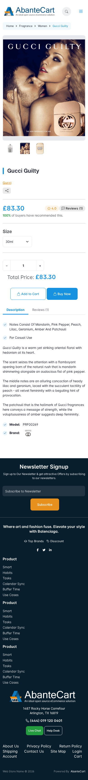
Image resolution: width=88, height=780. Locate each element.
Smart (7, 567)
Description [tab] (16, 310)
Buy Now (64, 294)
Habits (7, 573)
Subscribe (44, 504)
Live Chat (34, 730)
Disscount (56, 541)
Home (10, 26)
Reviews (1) (74, 208)
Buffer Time (11, 589)
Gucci (7, 183)
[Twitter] (44, 550)
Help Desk (53, 730)
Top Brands (35, 541)
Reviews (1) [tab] (40, 310)
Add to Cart (29, 294)
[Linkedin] (50, 550)
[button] (66, 11)
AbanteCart (78, 771)
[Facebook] (37, 550)
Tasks (7, 578)
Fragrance (25, 26)
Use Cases (11, 595)
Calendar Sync (14, 584)
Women (42, 26)
